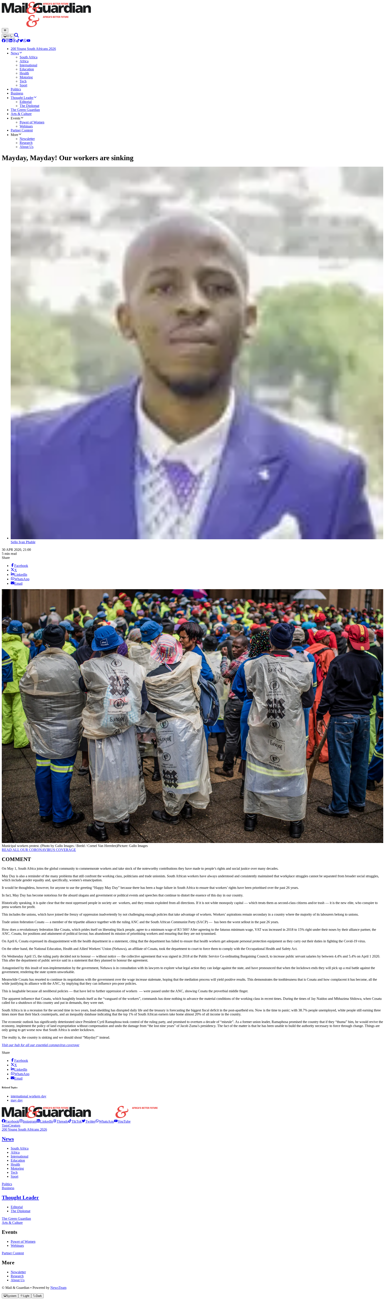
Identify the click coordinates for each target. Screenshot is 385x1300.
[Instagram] (7, 41)
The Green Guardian (16, 1218)
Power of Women (23, 1241)
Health (15, 1164)
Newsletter (18, 1272)
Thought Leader (20, 1197)
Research (17, 1276)
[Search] (16, 36)
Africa (15, 1152)
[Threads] (14, 41)
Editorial (17, 1207)
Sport (14, 1176)
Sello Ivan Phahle (23, 542)
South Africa (20, 1148)
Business (8, 1188)
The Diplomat (20, 1211)
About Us (18, 1280)
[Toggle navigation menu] (5, 30)
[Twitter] (21, 41)
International (19, 1156)
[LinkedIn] (10, 41)
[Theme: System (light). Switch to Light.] (8, 36)
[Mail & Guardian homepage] (192, 15)
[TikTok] (18, 41)
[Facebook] (3, 41)
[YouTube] (28, 41)
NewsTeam (58, 1288)
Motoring (17, 1168)
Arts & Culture (12, 1222)
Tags (5, 1125)
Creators (14, 1125)
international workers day (28, 1096)
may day (17, 1100)
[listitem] (10, 1121)
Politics (7, 1184)
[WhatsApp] (25, 41)
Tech (14, 1172)
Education (18, 1160)
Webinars (17, 1245)
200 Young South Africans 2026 (24, 1129)
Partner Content (13, 1253)
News (8, 1139)
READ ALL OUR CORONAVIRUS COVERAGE (39, 850)
